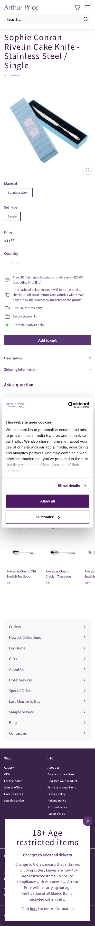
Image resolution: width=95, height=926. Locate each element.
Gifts (7, 774)
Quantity (11, 253)
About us (53, 767)
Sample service (14, 800)
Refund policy (57, 800)
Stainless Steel (18, 192)
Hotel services (13, 794)
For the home (13, 781)
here (34, 908)
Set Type (11, 207)
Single (12, 216)
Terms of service (58, 807)
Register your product (62, 781)
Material (10, 183)
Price (8, 232)
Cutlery (9, 767)
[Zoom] (87, 169)
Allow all (47, 501)
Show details (69, 486)
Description (13, 358)
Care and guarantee (61, 774)
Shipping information (20, 369)
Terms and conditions (62, 787)
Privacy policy (57, 794)
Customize (45, 517)
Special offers (13, 787)
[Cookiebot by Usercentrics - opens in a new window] (68, 405)
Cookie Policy (56, 814)
